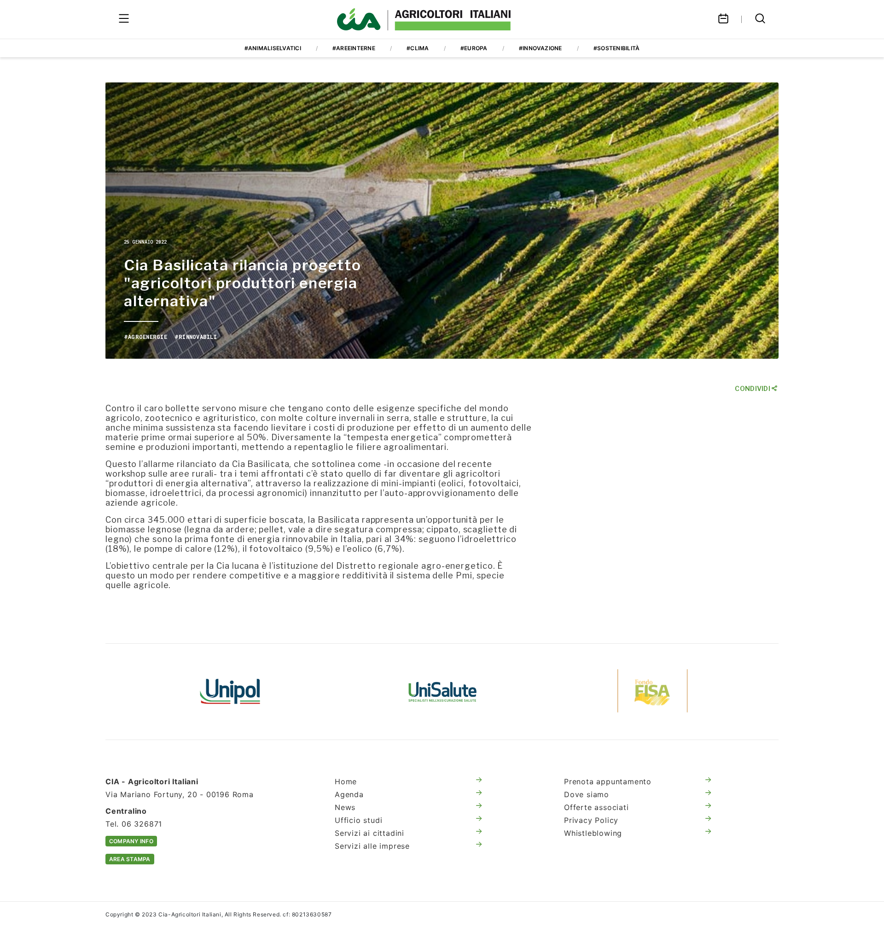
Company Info (131, 841)
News (345, 807)
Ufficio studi (358, 820)
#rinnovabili (195, 336)
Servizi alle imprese (372, 846)
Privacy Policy (591, 820)
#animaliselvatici (272, 48)
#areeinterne (353, 48)
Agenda (349, 794)
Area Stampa (130, 859)
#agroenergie (145, 336)
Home (346, 781)
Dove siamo (586, 794)
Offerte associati (596, 807)
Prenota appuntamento (607, 781)
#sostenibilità (616, 48)
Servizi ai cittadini (369, 833)
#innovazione (540, 48)
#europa (474, 48)
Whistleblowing (593, 833)
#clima (418, 48)
